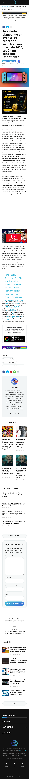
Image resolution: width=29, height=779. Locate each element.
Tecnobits (14, 777)
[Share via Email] (18, 371)
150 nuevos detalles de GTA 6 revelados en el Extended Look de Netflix (13, 494)
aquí (18, 21)
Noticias (8, 6)
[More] (11, 27)
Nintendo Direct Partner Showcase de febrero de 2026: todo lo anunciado (21, 443)
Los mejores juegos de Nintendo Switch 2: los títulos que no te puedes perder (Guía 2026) (7, 444)
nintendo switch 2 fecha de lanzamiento (13, 366)
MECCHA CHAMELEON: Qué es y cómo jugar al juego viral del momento (14, 504)
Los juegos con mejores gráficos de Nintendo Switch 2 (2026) (7, 471)
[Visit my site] (18, 413)
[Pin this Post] (11, 371)
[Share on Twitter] (7, 27)
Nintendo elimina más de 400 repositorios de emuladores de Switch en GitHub (18, 650)
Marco (4, 63)
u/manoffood (12, 313)
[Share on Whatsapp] (14, 371)
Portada (4, 6)
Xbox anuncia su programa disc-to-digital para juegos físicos (13, 522)
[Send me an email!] (15, 413)
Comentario (9, 556)
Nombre (8, 577)
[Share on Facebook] (3, 27)
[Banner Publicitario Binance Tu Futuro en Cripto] (14, 102)
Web (6, 594)
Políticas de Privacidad (10, 752)
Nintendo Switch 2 (8, 359)
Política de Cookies (20, 752)
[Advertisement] (14, 213)
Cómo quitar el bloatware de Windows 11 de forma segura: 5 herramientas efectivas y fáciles (18, 662)
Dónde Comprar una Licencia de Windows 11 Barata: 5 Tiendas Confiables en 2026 (17, 672)
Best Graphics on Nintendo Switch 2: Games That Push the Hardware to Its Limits (21, 472)
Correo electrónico (11, 586)
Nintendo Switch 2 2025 (9, 362)
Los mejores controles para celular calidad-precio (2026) (18, 681)
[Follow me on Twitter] (10, 413)
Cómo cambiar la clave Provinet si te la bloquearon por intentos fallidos (18, 693)
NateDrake (19, 132)
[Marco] (14, 381)
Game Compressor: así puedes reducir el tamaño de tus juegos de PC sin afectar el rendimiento (13, 513)
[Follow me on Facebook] (13, 413)
